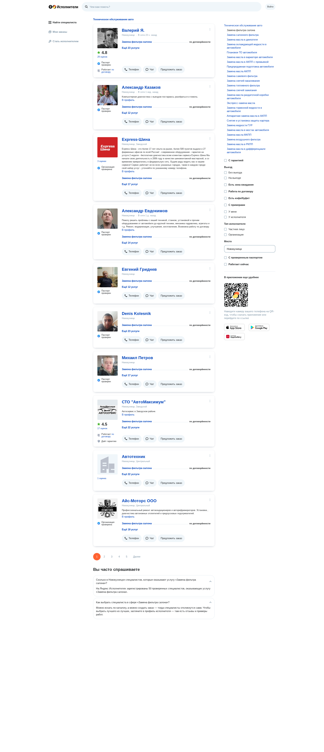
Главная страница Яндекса (50, 6)
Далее (136, 556)
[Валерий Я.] (107, 38)
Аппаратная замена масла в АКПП (247, 115)
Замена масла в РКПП (240, 144)
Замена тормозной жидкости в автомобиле (244, 109)
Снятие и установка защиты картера (248, 120)
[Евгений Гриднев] (107, 277)
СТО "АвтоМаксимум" (144, 402)
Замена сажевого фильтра (242, 76)
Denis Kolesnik (136, 313)
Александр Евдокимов (145, 210)
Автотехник (133, 456)
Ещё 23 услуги (130, 47)
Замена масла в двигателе (242, 39)
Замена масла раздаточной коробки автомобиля (248, 96)
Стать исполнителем (65, 41)
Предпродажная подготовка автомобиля (250, 66)
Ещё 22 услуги (130, 427)
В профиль (128, 100)
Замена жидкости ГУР (239, 125)
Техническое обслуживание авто (243, 25)
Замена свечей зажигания (242, 90)
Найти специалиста (64, 22)
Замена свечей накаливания (243, 80)
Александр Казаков (141, 87)
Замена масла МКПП (239, 134)
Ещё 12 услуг (130, 112)
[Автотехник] (107, 464)
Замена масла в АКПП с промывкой (247, 61)
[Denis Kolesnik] (107, 321)
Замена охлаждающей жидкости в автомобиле (246, 46)
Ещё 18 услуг (130, 529)
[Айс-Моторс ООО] (107, 508)
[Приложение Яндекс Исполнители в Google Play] (259, 327)
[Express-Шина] (107, 147)
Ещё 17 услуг (130, 184)
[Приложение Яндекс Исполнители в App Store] (234, 327)
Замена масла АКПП (239, 71)
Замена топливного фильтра (243, 85)
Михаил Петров (137, 357)
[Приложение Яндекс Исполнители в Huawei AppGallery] (234, 336)
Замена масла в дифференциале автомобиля (246, 150)
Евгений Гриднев (139, 269)
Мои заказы (60, 31)
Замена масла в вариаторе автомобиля (250, 57)
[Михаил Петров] (107, 365)
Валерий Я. (133, 30)
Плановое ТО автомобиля (242, 52)
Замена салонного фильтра (243, 34)
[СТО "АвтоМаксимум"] (107, 410)
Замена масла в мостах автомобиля (248, 130)
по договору (107, 70)
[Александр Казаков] (107, 95)
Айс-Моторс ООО (139, 500)
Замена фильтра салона (137, 41)
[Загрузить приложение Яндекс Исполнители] (249, 295)
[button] (132, 69)
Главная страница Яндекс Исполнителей (63, 6)
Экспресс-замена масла (241, 103)
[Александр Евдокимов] (107, 218)
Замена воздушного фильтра (243, 139)
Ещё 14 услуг (130, 242)
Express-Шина (136, 139)
